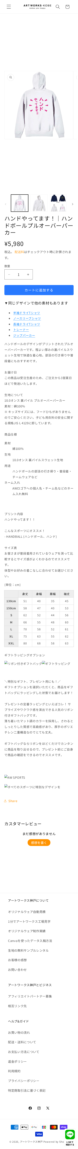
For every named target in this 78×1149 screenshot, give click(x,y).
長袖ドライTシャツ (26, 324)
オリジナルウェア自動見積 (27, 911)
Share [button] (12, 801)
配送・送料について (22, 1042)
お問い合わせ (17, 969)
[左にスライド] (5, 204)
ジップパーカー (24, 335)
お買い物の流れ (19, 1032)
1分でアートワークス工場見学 (29, 921)
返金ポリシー (17, 1061)
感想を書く (39, 842)
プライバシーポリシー (23, 1080)
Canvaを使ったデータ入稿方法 (30, 940)
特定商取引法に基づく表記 (27, 1090)
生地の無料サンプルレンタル (28, 950)
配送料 (19, 252)
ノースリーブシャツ (27, 318)
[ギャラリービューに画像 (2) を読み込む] (39, 203)
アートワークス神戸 (31, 1141)
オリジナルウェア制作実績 (27, 931)
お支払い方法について (23, 1051)
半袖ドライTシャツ (26, 313)
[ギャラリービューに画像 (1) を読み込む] (19, 203)
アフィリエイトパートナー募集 (30, 996)
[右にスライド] (72, 204)
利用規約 (14, 1071)
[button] (9, 7)
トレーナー (21, 329)
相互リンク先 (17, 1006)
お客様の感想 (17, 960)
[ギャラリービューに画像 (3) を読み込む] (58, 203)
